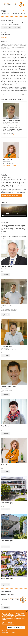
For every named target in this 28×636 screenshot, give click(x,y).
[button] (2, 5)
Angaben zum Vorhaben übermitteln (10, 195)
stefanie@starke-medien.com (9, 165)
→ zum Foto (4, 37)
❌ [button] (27, 611)
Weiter (23, 95)
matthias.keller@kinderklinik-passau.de (11, 135)
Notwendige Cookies (9, 632)
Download (6, 274)
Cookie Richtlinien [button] (7, 622)
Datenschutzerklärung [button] (8, 624)
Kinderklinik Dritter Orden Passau (12, 27)
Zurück (4, 95)
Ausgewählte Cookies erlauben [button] (16, 627)
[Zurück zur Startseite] (14, 5)
